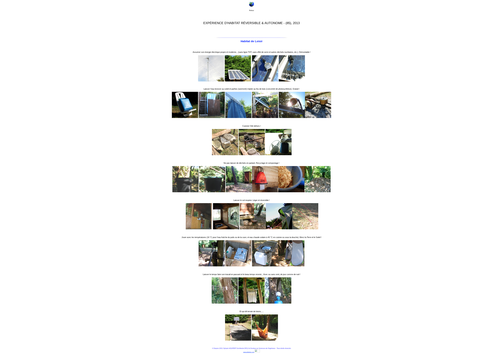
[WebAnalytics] (257, 352)
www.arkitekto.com (248, 352)
